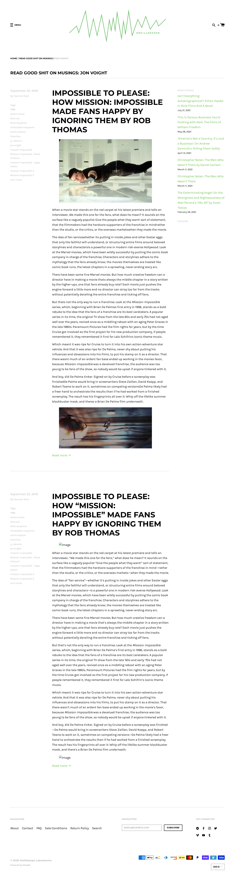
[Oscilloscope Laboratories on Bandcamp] (197, 828)
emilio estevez (18, 131)
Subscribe (183, 221)
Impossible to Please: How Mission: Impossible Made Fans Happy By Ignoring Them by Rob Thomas (107, 111)
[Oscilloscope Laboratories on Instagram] (209, 828)
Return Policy (79, 828)
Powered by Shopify (20, 865)
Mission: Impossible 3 (22, 175)
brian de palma (18, 122)
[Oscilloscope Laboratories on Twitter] (215, 828)
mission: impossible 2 (22, 170)
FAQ (39, 828)
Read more (60, 455)
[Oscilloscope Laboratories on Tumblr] (209, 835)
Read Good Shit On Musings (36, 58)
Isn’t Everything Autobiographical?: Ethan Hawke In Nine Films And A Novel (200, 101)
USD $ (216, 866)
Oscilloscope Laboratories (36, 860)
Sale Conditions (56, 828)
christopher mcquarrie (22, 127)
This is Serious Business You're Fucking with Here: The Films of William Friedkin (199, 122)
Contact (27, 828)
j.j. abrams (16, 140)
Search (97, 828)
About (14, 828)
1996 (12, 109)
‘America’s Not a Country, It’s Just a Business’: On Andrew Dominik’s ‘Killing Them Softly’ (201, 143)
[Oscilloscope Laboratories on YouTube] (203, 835)
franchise (15, 136)
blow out (15, 118)
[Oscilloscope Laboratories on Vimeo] (197, 835)
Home (13, 58)
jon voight (15, 145)
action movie (17, 113)
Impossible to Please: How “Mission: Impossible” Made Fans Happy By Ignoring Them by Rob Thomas (106, 514)
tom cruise (16, 179)
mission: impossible (21, 149)
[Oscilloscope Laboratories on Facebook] (203, 828)
